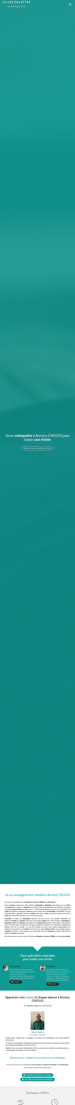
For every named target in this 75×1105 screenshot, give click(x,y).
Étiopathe (50, 966)
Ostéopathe (14, 966)
